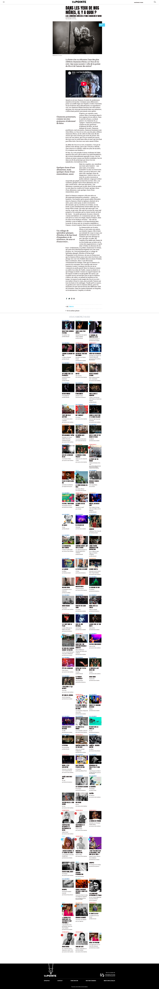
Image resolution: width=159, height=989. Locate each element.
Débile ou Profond (94, 943)
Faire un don (74, 980)
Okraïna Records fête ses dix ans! (82, 746)
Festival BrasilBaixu (95, 644)
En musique (78, 788)
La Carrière (92, 787)
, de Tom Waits (95, 625)
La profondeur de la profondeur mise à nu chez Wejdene (67, 926)
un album (64, 571)
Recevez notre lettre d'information (79, 986)
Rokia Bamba (65, 947)
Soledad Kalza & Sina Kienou (68, 803)
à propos (47, 980)
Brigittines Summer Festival (68, 332)
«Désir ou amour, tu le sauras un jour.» (68, 852)
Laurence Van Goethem (96, 358)
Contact (60, 980)
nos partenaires (91, 980)
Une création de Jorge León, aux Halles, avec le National (94, 509)
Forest (63, 527)
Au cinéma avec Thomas (80, 436)
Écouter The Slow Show (81, 606)
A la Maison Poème (66, 458)
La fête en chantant (66, 357)
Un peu (77, 374)
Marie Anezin (93, 918)
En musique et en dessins (95, 864)
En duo (63, 806)
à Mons (77, 571)
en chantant (78, 769)
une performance (80, 588)
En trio (77, 804)
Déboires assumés (81, 918)
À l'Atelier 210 (80, 525)
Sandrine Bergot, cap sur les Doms (82, 547)
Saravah (91, 529)
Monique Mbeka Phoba (82, 770)
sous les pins (78, 628)
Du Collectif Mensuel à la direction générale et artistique (81, 551)
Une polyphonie (65, 395)
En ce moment (66, 320)
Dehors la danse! (93, 609)
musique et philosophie (67, 549)
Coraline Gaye (79, 947)
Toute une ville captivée (66, 416)
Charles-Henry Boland (95, 750)
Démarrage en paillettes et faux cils (94, 767)
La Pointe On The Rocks (80, 504)
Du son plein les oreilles (93, 728)
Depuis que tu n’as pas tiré (81, 669)
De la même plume (73, 311)
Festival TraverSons (68, 504)
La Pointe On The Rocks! (93, 460)
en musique (91, 788)
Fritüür (91, 793)
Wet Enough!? (79, 415)
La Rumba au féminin (95, 821)
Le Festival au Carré (81, 569)
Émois (101, 24)
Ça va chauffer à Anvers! (81, 730)
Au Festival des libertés (67, 484)
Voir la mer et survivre (93, 394)
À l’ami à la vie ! (94, 914)
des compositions (93, 484)
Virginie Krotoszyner (68, 486)
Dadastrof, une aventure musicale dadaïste (81, 646)
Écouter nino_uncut (67, 872)
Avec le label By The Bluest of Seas (95, 436)
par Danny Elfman (80, 489)
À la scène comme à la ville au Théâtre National (81, 707)
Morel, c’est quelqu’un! (65, 766)
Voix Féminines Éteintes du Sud (80, 766)
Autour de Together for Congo (81, 354)
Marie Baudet (66, 336)
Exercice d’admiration (79, 873)
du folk (63, 730)
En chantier (65, 424)
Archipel (64, 890)
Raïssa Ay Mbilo (67, 592)
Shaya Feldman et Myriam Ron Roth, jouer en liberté (81, 651)
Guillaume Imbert (94, 532)
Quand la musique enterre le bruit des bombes (81, 891)
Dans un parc (65, 670)
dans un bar (92, 628)
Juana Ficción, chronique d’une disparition (93, 547)
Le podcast (79, 677)
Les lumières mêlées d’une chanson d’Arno (84, 16)
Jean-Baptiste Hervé (81, 898)
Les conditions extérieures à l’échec (95, 894)
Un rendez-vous (65, 335)
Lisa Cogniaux (94, 900)
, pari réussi (80, 332)
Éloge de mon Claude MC (68, 482)
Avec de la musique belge (67, 456)
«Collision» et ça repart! (67, 687)
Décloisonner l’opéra (68, 435)
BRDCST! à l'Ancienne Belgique (95, 706)
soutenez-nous (138, 2)
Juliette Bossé (65, 832)
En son (90, 730)
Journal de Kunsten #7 (94, 339)
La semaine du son (94, 587)
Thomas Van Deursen (81, 440)
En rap (63, 780)
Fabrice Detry (93, 790)
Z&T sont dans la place (67, 625)
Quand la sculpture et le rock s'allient (95, 416)
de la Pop (64, 690)
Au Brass (64, 525)
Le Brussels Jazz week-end (94, 669)
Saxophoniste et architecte (80, 826)
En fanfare (91, 795)
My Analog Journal (67, 695)
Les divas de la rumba (80, 728)
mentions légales (109, 980)
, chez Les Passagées (67, 374)
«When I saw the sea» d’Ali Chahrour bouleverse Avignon (95, 399)
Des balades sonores (67, 505)
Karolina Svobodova (81, 397)
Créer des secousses (95, 354)
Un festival (91, 589)
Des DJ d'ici (91, 678)
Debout (91, 709)
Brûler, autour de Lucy (94, 504)
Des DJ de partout (66, 697)
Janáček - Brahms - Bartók (94, 746)
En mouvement (65, 747)
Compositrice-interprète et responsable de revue (66, 827)
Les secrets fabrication (81, 439)
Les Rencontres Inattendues (66, 547)
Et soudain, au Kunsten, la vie (93, 336)
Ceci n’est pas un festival (94, 771)
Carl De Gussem (80, 876)
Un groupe (64, 607)
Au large (78, 320)
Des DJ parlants (79, 680)
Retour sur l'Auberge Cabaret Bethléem (68, 649)
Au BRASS (91, 439)
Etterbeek (78, 527)
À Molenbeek (79, 394)
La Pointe (93, 466)
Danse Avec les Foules (93, 606)
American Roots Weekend (66, 728)
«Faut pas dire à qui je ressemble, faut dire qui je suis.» (95, 852)
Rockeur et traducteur (79, 852)
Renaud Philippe (79, 899)
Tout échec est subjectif (81, 919)
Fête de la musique (67, 668)
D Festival (65, 745)
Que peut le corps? (80, 507)
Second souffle (93, 569)
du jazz (91, 672)
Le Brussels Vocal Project (81, 456)
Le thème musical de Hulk (81, 486)
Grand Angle (92, 444)
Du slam (77, 672)
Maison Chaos (66, 587)
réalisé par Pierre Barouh (95, 531)
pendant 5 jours (79, 395)
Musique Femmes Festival (94, 482)
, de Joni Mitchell (79, 625)
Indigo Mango (66, 606)
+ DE (70, 306)
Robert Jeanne (79, 828)
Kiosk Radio (92, 677)
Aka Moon (78, 802)
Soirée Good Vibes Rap (67, 777)
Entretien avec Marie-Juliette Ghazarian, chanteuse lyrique (67, 439)
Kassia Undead (66, 394)
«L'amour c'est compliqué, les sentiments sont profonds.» (67, 920)
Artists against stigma (93, 374)
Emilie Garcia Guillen (71, 17)
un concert (78, 417)
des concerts (78, 375)
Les (82, 787)
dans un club (92, 646)
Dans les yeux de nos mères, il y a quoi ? (82, 10)
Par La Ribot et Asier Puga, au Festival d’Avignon (94, 553)
